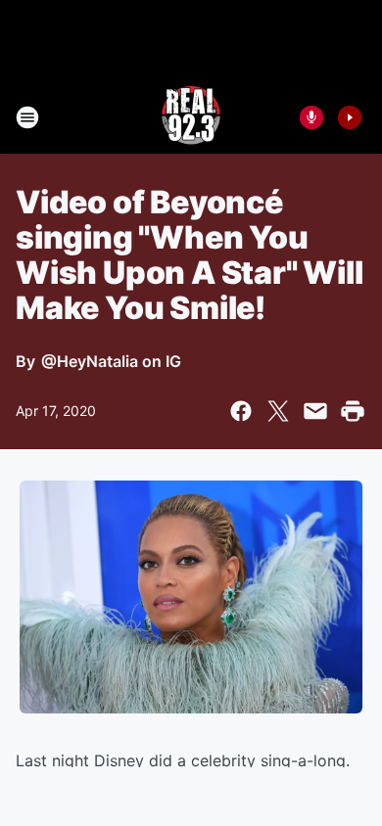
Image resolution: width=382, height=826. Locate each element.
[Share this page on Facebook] (241, 411)
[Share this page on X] (278, 411)
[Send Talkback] (311, 117)
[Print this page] (352, 411)
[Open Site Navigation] (27, 117)
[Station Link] (191, 117)
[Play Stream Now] (349, 117)
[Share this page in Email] (315, 411)
